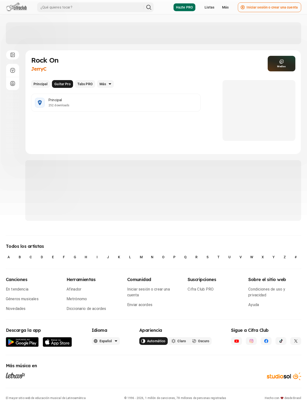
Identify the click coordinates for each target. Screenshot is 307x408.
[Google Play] (22, 342)
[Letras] (15, 375)
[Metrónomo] (12, 83)
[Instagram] (251, 341)
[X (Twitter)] (295, 341)
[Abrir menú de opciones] (12, 55)
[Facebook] (266, 341)
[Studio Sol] (284, 376)
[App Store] (57, 342)
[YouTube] (236, 341)
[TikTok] (280, 341)
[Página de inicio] (16, 7)
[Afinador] (12, 70)
